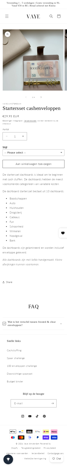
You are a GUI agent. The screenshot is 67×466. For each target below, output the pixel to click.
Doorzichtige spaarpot (19, 373)
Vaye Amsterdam (32, 443)
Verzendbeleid (37, 453)
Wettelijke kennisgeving (35, 458)
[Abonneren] (52, 403)
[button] (7, 16)
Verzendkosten (30, 121)
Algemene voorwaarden (17, 453)
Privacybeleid (50, 448)
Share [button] (9, 282)
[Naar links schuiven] (26, 97)
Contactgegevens (56, 453)
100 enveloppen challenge (22, 365)
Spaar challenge (16, 358)
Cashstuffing (14, 350)
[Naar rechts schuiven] (41, 97)
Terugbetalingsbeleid (30, 448)
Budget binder (15, 381)
